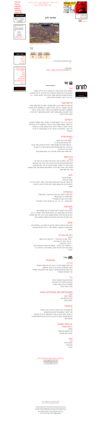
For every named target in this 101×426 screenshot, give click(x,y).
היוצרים (17, 4)
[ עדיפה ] (36, 2)
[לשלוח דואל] (31, 49)
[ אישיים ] (45, 3)
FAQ (23, 74)
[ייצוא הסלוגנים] (80, 21)
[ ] (37, 5)
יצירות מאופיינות (19, 81)
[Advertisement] (20, 45)
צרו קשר (17, 2)
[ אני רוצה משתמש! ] (19, 36)
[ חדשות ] (41, 3)
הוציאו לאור (21, 78)
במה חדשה (42, 413)
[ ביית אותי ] (30, 2)
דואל (23, 72)
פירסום (23, 83)
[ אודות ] (47, 2)
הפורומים (17, 6)
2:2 (70, 88)
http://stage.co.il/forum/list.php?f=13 (59, 70)
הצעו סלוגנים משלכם (82, 19)
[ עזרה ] (40, 2)
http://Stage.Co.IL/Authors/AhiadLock (50, 401)
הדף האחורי (84, 21)
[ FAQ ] (43, 2)
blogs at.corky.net (20, 68)
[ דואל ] (56, 2)
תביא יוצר (17, 10)
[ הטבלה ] (52, 2)
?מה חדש (81, 94)
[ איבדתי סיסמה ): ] (19, 37)
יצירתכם (17, 8)
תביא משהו (18, 13)
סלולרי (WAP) (20, 70)
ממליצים (22, 76)
